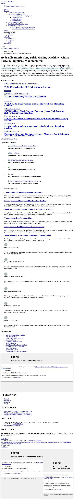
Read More (8, 91)
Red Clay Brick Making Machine (15, 335)
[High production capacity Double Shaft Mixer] (9, 167)
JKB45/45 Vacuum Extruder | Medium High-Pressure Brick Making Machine (36, 119)
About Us (7, 37)
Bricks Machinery (11, 340)
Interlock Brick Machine (15, 25)
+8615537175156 (9, 1)
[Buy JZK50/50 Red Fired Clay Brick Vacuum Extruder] (11, 174)
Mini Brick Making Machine (26, 68)
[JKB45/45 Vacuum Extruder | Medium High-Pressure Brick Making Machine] (12, 116)
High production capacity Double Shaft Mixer (21, 169)
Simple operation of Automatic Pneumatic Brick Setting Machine (28, 209)
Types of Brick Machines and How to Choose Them (23, 192)
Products (6, 11)
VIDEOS (10, 35)
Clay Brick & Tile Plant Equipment (18, 24)
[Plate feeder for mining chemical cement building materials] (13, 153)
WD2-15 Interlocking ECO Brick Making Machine (27, 87)
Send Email (4, 447)
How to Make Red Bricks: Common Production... (18, 411)
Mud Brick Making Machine (39, 442)
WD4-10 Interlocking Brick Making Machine (25, 96)
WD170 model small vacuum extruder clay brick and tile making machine (34, 105)
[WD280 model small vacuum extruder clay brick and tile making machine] (9, 123)
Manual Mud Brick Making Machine (16, 351)
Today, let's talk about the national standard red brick (24, 227)
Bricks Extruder (59, 68)
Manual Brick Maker (12, 349)
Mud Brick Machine (11, 336)
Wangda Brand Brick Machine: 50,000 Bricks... (18, 414)
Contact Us (7, 43)
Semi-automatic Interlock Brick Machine (23, 29)
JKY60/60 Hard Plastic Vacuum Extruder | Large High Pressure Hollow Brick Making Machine (34, 112)
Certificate (11, 40)
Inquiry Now (4, 439)
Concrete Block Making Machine (44, 68)
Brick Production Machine (13, 443)
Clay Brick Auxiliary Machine (16, 14)
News (6, 30)
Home (6, 9)
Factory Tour (11, 38)
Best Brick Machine (11, 348)
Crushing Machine (17, 17)
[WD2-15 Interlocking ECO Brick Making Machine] (20, 83)
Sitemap (39, 440)
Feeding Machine (16, 19)
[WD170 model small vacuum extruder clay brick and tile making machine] (8, 101)
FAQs (9, 42)
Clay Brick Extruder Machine (9, 442)
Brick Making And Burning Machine (16, 345)
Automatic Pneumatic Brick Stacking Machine (21, 148)
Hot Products (32, 440)
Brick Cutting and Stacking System (22, 16)
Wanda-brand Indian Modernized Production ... (17, 413)
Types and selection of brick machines (18, 218)
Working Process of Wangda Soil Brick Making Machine (25, 201)
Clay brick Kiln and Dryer (15, 22)
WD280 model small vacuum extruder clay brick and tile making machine (34, 127)
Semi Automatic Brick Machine (15, 346)
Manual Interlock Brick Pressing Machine (23, 27)
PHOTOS (11, 33)
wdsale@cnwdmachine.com (12, 425)
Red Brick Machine (53, 442)
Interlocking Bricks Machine (14, 341)
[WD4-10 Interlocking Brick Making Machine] (16, 94)
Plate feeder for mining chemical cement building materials (25, 155)
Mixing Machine (16, 20)
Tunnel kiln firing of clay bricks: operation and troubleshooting (27, 235)
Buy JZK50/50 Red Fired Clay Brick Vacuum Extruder (24, 176)
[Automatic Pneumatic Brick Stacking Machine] (22, 146)
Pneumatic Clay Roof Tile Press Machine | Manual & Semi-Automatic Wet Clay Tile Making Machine (36, 135)
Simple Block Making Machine (15, 338)
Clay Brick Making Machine (16, 12)
